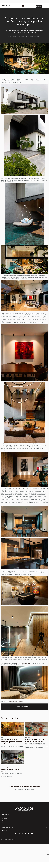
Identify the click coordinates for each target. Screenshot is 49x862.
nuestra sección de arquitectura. (15, 701)
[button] (31, 706)
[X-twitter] (22, 834)
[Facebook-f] (16, 834)
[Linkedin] (29, 834)
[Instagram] (19, 834)
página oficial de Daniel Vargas (23, 663)
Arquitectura (3, 737)
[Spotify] (32, 834)
